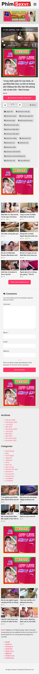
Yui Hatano (9, 481)
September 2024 (11, 429)
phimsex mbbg (11, 138)
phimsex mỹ (23, 143)
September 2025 (11, 422)
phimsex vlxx (10, 160)
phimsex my (10, 143)
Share (33, 105)
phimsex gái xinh (27, 116)
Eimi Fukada (9, 455)
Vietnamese (9, 476)
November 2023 (10, 440)
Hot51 (3, 630)
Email (5, 342)
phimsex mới (26, 138)
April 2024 (8, 436)
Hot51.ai (8, 644)
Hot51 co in (9, 651)
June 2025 (9, 424)
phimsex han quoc (26, 120)
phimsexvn (9, 471)
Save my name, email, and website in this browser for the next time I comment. (17, 364)
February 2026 (10, 420)
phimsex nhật (11, 147)
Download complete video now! (20, 98)
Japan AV (9, 111)
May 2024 (8, 434)
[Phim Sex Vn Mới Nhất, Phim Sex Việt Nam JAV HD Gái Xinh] (17, 3)
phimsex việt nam (11, 469)
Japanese (8, 460)
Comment (6, 304)
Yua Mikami (9, 478)
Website (6, 351)
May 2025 (8, 427)
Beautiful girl (9, 451)
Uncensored (9, 474)
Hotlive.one (9, 658)
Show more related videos (20, 282)
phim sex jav (9, 467)
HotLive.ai (9, 646)
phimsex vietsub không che (15, 156)
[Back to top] (35, 669)
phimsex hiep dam (12, 134)
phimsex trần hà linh (13, 152)
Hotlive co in (9, 656)
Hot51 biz (8, 649)
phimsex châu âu (24, 111)
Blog (6, 453)
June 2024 (9, 431)
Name (5, 332)
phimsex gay (10, 120)
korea (7, 462)
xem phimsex (24, 160)
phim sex (8, 465)
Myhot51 (8, 653)
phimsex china (11, 116)
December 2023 (10, 438)
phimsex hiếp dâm (12, 129)
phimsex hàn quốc (12, 125)
